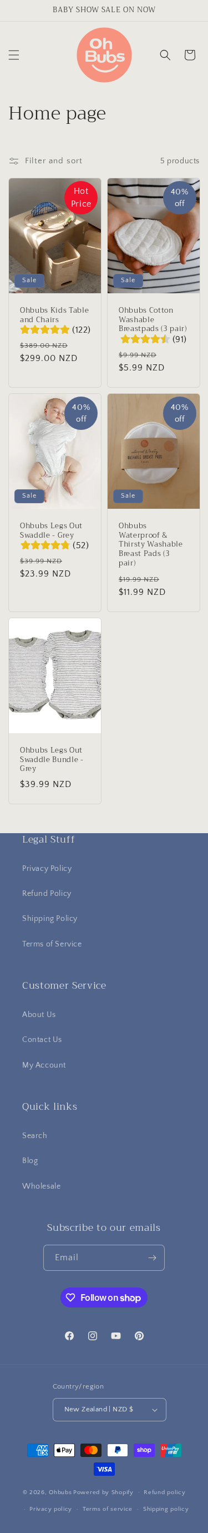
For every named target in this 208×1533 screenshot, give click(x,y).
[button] (14, 55)
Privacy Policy (47, 868)
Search (35, 1135)
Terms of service (108, 1509)
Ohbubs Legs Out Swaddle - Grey (51, 531)
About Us (39, 1014)
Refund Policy (47, 893)
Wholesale (41, 1186)
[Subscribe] (152, 1258)
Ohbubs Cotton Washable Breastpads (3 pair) (153, 320)
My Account (44, 1065)
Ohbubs (60, 1492)
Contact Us (42, 1039)
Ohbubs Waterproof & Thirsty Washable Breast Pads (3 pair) (151, 545)
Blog (30, 1160)
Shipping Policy (50, 918)
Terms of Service (52, 944)
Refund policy (164, 1492)
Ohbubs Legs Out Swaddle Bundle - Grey (52, 760)
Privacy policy (50, 1509)
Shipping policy (166, 1509)
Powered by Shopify (103, 1492)
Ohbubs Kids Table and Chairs (54, 315)
